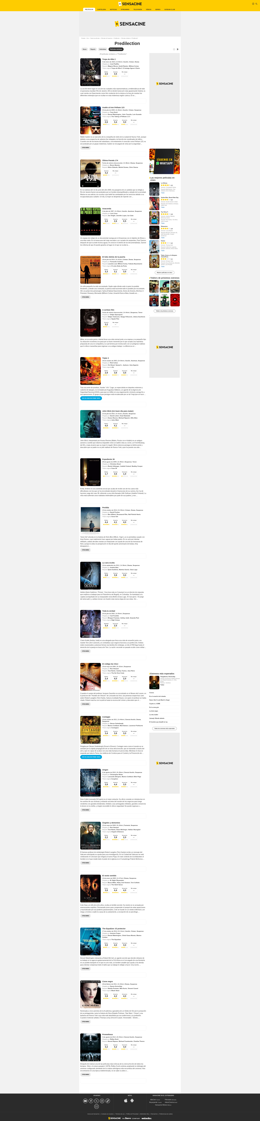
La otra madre (153, 714)
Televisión (137, 9)
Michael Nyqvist (124, 418)
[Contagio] (90, 730)
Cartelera (101, 9)
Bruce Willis (112, 882)
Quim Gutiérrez (113, 569)
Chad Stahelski (125, 416)
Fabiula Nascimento (135, 264)
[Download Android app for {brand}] (133, 1100)
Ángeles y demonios (111, 823)
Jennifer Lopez (121, 215)
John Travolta (127, 114)
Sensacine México (161, 1105)
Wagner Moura (113, 66)
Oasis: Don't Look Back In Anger (159, 700)
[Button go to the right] (177, 49)
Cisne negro (107, 981)
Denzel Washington (114, 114)
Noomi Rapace (113, 1041)
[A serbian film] (90, 323)
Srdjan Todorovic (114, 317)
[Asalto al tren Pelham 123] (90, 120)
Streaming (125, 9)
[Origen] (90, 783)
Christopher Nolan (116, 774)
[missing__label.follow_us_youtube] (85, 1101)
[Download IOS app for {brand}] (127, 1100)
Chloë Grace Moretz (129, 935)
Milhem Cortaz (134, 66)
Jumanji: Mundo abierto (156, 718)
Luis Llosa (113, 213)
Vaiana (163, 241)
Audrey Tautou (121, 671)
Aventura (131, 211)
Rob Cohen (114, 363)
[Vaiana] (154, 246)
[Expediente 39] (90, 472)
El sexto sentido (109, 876)
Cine (88, 38)
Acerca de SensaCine (93, 1114)
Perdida (105, 508)
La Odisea (164, 183)
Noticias (113, 9)
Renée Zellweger (113, 466)
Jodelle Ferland (125, 466)
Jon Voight (111, 215)
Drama (137, 62)
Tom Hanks (112, 671)
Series (157, 9)
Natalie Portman (113, 988)
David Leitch (114, 416)
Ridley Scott (114, 1039)
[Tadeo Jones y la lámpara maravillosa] (154, 261)
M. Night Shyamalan (117, 880)
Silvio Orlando (113, 167)
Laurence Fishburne (136, 725)
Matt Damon (124, 725)
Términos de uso (120, 1114)
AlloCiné (153, 1099)
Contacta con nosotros (107, 1114)
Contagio (106, 717)
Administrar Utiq (144, 1114)
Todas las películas (95, 38)
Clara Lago (133, 569)
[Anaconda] (90, 221)
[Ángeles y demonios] (90, 836)
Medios (106, 71)
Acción (125, 62)
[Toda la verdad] (90, 624)
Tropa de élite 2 (109, 59)
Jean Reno (131, 671)
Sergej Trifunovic (126, 317)
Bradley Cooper (137, 466)
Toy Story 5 (164, 212)
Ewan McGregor (121, 829)
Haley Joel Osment (123, 882)
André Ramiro (123, 66)
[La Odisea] (154, 189)
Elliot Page (137, 776)
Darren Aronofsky (116, 986)
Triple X (105, 358)
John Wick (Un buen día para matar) (117, 411)
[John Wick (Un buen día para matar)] (90, 424)
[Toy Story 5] (154, 218)
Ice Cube (130, 215)
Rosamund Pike (122, 514)
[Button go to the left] (174, 49)
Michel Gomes (123, 167)
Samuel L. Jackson (122, 365)
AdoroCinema (169, 1102)
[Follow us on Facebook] (91, 1101)
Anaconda (106, 209)
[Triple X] (90, 371)
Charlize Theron (139, 1041)
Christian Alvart (115, 464)
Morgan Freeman (114, 618)
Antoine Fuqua (115, 933)
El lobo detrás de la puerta (113, 257)
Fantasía (127, 825)
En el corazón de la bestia (157, 696)
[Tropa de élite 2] (90, 72)
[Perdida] (90, 520)
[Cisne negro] (90, 994)
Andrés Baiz (114, 567)
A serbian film (108, 310)
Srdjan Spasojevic (116, 314)
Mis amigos (124, 71)
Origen (105, 770)
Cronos (151, 692)
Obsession (164, 226)
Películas (89, 9)
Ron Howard (114, 668)
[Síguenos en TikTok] (108, 1101)
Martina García (124, 569)
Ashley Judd (124, 618)
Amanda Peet (134, 618)
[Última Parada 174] (90, 173)
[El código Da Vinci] (90, 677)
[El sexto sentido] (90, 888)
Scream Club (169, 9)
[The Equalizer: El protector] (90, 941)
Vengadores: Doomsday (167, 676)
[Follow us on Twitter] (96, 1101)
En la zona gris (154, 707)
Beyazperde (153, 1102)
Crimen (131, 62)
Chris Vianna (133, 167)
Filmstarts (168, 1099)
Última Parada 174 (110, 160)
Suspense (137, 110)
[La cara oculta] (90, 576)
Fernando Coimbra (116, 261)
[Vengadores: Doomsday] (154, 682)
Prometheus (107, 1034)
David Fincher (115, 512)
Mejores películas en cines (164, 272)
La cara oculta (108, 563)
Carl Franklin (114, 616)
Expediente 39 (108, 459)
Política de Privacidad (132, 1114)
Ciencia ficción (130, 719)
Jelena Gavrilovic (139, 317)
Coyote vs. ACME (154, 703)
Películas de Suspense (106, 38)
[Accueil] (130, 3)
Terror (140, 312)
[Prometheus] (90, 1047)
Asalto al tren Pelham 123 (113, 107)
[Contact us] (96, 1106)
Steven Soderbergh (116, 723)
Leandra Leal (112, 264)
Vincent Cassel (133, 988)
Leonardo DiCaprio (114, 776)
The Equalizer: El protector (114, 929)
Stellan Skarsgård (134, 829)
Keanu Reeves (113, 418)
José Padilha (114, 64)
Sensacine (124, 120)
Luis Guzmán (137, 114)
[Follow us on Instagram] (102, 1101)
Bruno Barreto (115, 165)
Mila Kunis (123, 988)
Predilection (116, 38)
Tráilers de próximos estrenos (164, 311)
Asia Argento (133, 365)
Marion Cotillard (113, 725)
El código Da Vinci (110, 664)
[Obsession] (154, 232)
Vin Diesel (111, 365)
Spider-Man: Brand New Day (169, 197)
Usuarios (115, 71)
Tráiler (163, 193)
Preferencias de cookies (166, 1114)
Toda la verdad (108, 611)
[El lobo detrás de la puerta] (90, 270)
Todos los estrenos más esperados (164, 728)
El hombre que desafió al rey (158, 722)
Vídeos (148, 9)
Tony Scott (114, 112)
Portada (83, 38)
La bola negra (153, 711)
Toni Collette (135, 882)
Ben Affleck (112, 514)
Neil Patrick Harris (134, 514)
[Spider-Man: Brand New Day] (154, 203)
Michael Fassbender (126, 1041)
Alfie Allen (134, 418)
